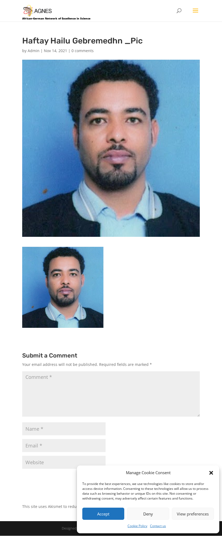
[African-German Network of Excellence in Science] (37, 10)
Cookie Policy (137, 526)
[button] (211, 473)
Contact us (158, 526)
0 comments (82, 50)
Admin (34, 50)
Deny (148, 514)
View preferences (193, 514)
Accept (103, 514)
